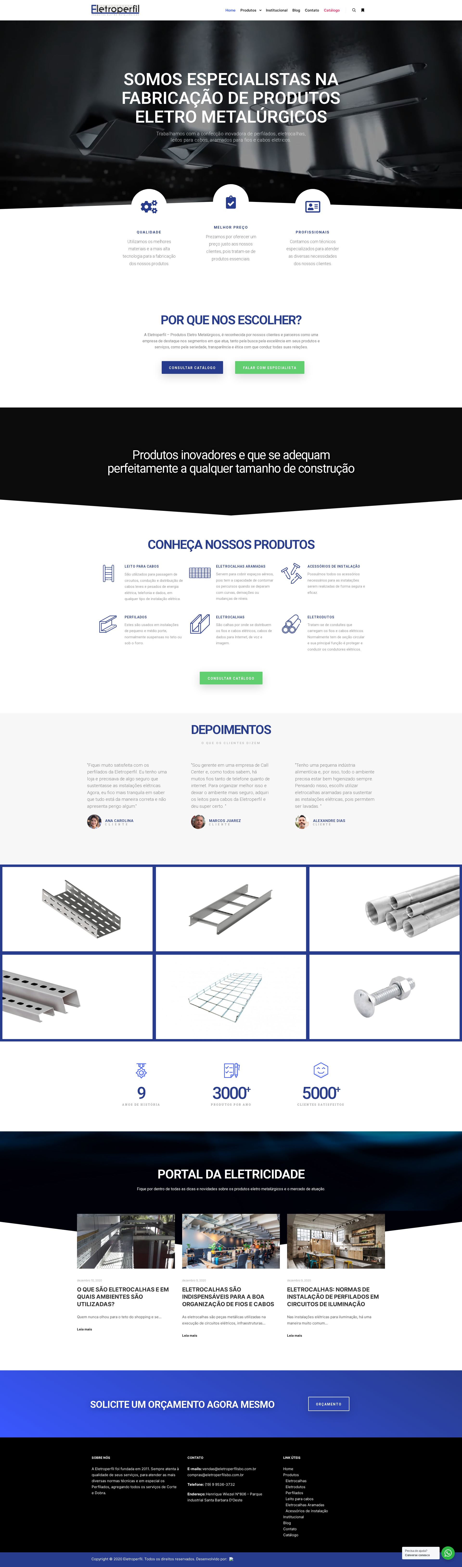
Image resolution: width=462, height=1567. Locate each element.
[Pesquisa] (354, 10)
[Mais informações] (362, 10)
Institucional (293, 1517)
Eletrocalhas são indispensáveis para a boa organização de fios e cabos (228, 1297)
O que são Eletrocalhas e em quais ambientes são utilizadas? (123, 1297)
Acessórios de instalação (307, 1511)
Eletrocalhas (296, 1481)
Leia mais (84, 1329)
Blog (287, 1523)
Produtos (291, 1475)
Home (288, 1469)
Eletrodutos (295, 1487)
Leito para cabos (300, 1499)
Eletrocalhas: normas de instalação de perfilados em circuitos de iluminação (333, 1297)
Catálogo (290, 1535)
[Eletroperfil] (115, 10)
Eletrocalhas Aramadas (305, 1505)
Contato (290, 1529)
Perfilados (294, 1493)
